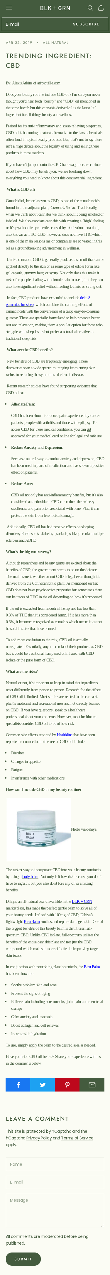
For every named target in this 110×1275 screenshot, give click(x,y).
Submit (23, 1259)
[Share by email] (92, 1084)
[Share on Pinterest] (67, 1084)
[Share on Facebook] (18, 1084)
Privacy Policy (39, 1138)
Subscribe (86, 24)
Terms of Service (77, 1138)
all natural (56, 42)
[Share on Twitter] (43, 1084)
